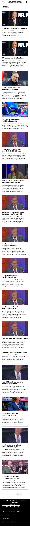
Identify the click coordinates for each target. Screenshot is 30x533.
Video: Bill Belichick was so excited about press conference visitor (11, 88)
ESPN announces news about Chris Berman (13, 58)
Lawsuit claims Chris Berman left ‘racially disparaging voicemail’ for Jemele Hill (13, 213)
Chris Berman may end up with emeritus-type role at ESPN (10, 307)
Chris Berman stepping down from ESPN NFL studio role (9, 276)
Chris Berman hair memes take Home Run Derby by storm (10, 414)
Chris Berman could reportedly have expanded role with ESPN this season (11, 150)
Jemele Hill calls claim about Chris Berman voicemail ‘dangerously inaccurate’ (13, 181)
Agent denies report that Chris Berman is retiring (15, 338)
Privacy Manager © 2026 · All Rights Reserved (11, 504)
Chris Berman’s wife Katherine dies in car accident (10, 244)
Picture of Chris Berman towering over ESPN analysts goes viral (11, 120)
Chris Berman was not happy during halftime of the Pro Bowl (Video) (11, 445)
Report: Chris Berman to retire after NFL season (14, 352)
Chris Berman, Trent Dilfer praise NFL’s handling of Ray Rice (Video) (11, 477)
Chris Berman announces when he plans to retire (14, 28)
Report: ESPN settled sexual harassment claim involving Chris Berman (12, 382)
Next (18, 494)
